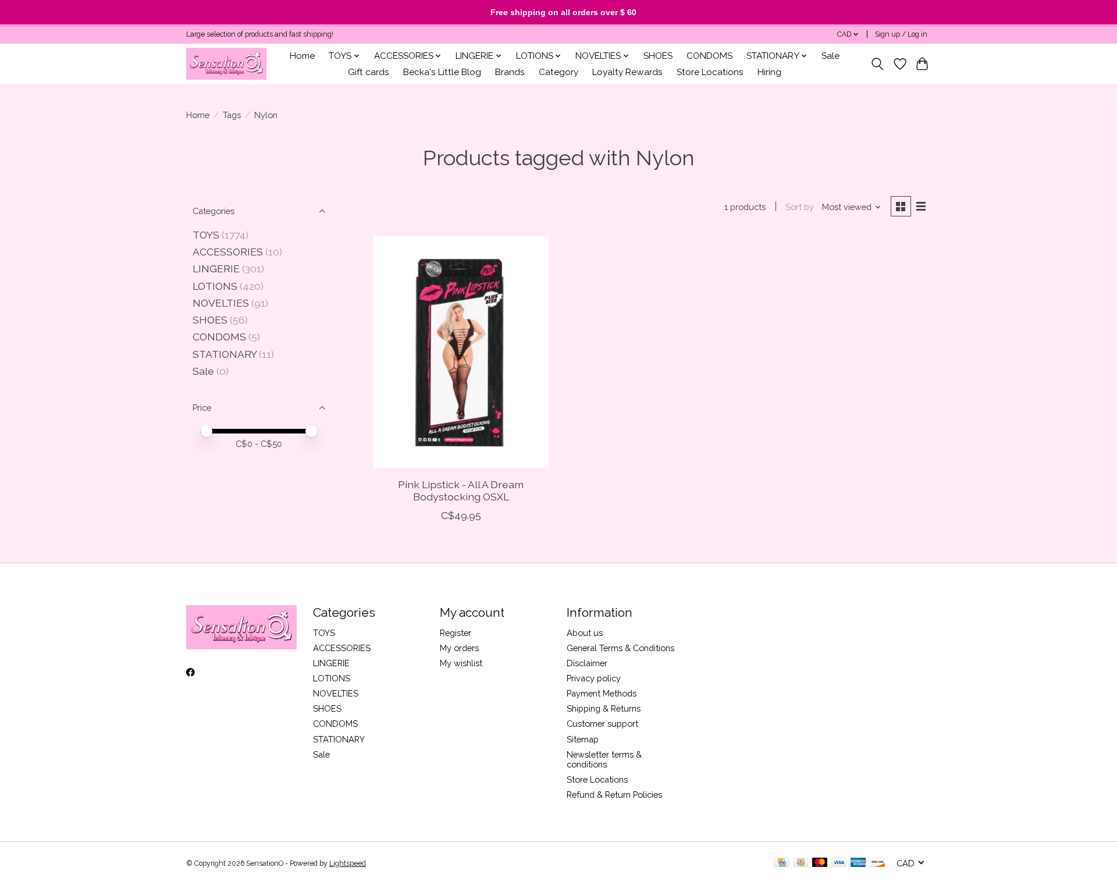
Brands (510, 72)
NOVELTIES (221, 303)
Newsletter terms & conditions (604, 759)
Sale (830, 56)
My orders (459, 648)
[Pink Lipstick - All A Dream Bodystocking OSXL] (461, 352)
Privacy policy (594, 678)
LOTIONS (215, 286)
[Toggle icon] (877, 64)
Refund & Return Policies (614, 794)
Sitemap (583, 739)
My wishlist (461, 663)
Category (558, 72)
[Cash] (801, 863)
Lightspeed (347, 863)
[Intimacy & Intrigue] (226, 64)
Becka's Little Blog (442, 72)
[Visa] (838, 863)
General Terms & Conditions (620, 648)
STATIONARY (225, 354)
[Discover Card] (877, 863)
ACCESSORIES (228, 252)
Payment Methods (601, 693)
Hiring (769, 72)
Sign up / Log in (901, 34)
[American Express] (858, 863)
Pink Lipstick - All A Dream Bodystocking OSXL (461, 490)
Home (302, 56)
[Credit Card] (781, 863)
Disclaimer (587, 663)
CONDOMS (709, 56)
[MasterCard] (819, 863)
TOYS (206, 235)
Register (455, 633)
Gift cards (368, 72)
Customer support (602, 723)
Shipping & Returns (604, 708)
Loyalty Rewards (627, 72)
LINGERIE (216, 268)
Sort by (799, 207)
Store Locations (710, 72)
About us (585, 633)
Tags (232, 115)
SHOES (658, 56)
